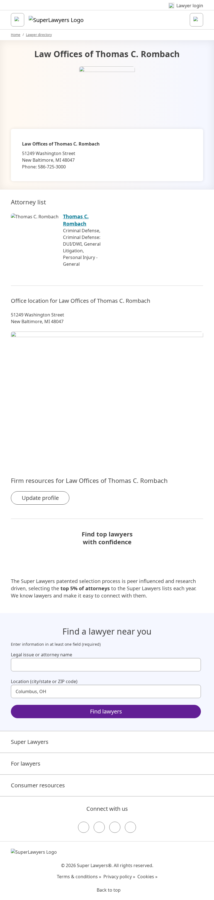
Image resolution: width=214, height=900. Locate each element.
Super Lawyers (29, 742)
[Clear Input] (194, 664)
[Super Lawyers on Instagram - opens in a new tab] (99, 827)
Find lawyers (106, 711)
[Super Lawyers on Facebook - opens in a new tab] (83, 827)
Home (15, 34)
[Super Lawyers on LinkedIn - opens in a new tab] (130, 827)
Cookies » (147, 877)
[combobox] (106, 664)
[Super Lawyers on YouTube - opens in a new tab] (114, 827)
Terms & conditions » (79, 877)
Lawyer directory (39, 34)
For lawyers (25, 763)
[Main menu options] (17, 19)
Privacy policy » (119, 877)
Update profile (40, 498)
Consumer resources (38, 785)
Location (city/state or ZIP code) (44, 681)
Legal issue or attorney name (41, 655)
